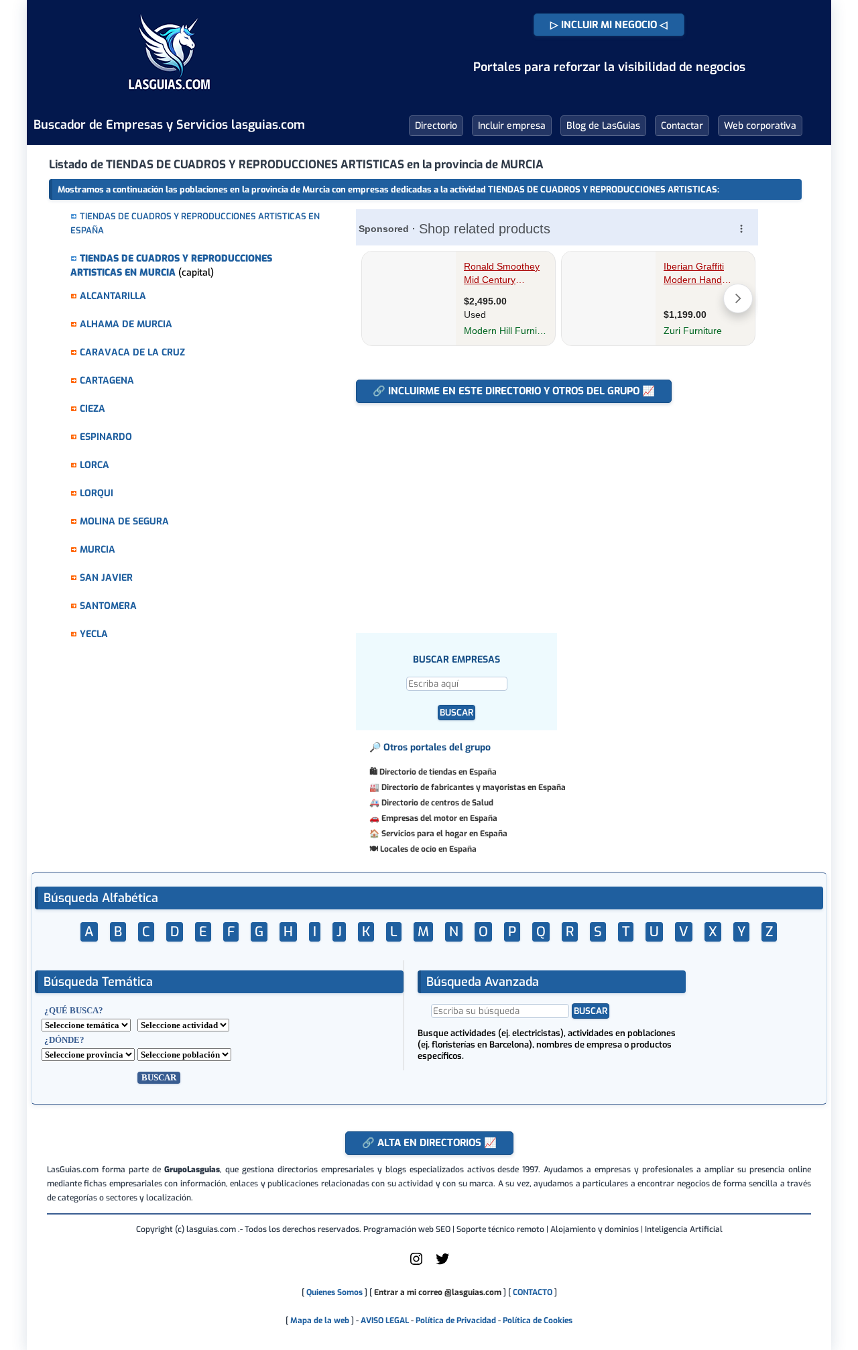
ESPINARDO (106, 437)
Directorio (436, 125)
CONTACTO (532, 1292)
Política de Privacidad (456, 1320)
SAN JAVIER (106, 577)
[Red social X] (442, 1264)
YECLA (94, 634)
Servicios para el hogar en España (444, 833)
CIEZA (92, 408)
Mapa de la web (318, 1320)
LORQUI (96, 493)
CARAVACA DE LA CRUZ (132, 352)
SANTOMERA (108, 606)
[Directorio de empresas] (169, 99)
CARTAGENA (107, 380)
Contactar (682, 125)
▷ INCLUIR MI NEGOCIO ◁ (609, 25)
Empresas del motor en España (439, 818)
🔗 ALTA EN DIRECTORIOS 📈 (429, 1142)
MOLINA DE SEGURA (124, 521)
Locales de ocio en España (428, 849)
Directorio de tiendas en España (438, 772)
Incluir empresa (512, 125)
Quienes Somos (334, 1292)
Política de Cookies (537, 1320)
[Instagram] (416, 1264)
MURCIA (97, 549)
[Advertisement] (555, 511)
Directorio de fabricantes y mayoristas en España (473, 787)
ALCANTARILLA (113, 296)
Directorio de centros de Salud (437, 802)
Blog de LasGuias (603, 125)
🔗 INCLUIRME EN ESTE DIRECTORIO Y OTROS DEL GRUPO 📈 (514, 391)
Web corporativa (760, 125)
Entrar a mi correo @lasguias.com (437, 1292)
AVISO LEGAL (385, 1320)
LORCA (94, 465)
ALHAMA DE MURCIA (126, 324)
